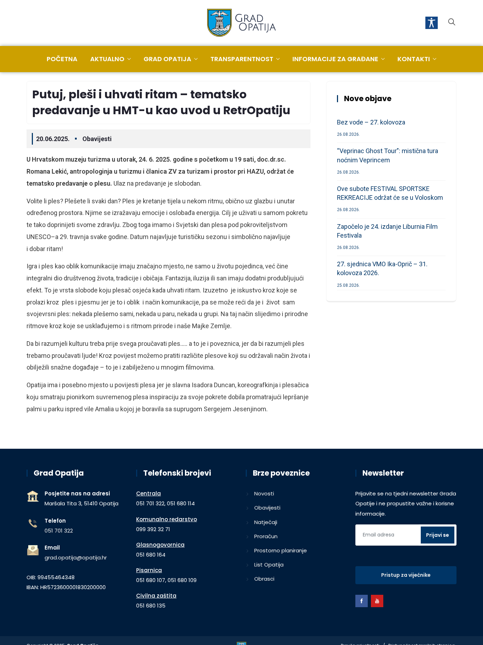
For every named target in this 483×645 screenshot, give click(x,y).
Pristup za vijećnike (406, 575)
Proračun (266, 536)
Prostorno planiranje (280, 550)
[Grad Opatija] (241, 23)
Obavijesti (97, 139)
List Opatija (269, 564)
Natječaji (265, 522)
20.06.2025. (53, 139)
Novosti (264, 493)
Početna (62, 58)
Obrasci (264, 578)
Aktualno (107, 58)
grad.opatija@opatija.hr (76, 557)
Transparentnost (241, 58)
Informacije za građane (335, 58)
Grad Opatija (167, 58)
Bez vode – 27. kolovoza (371, 122)
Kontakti (413, 58)
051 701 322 (59, 530)
